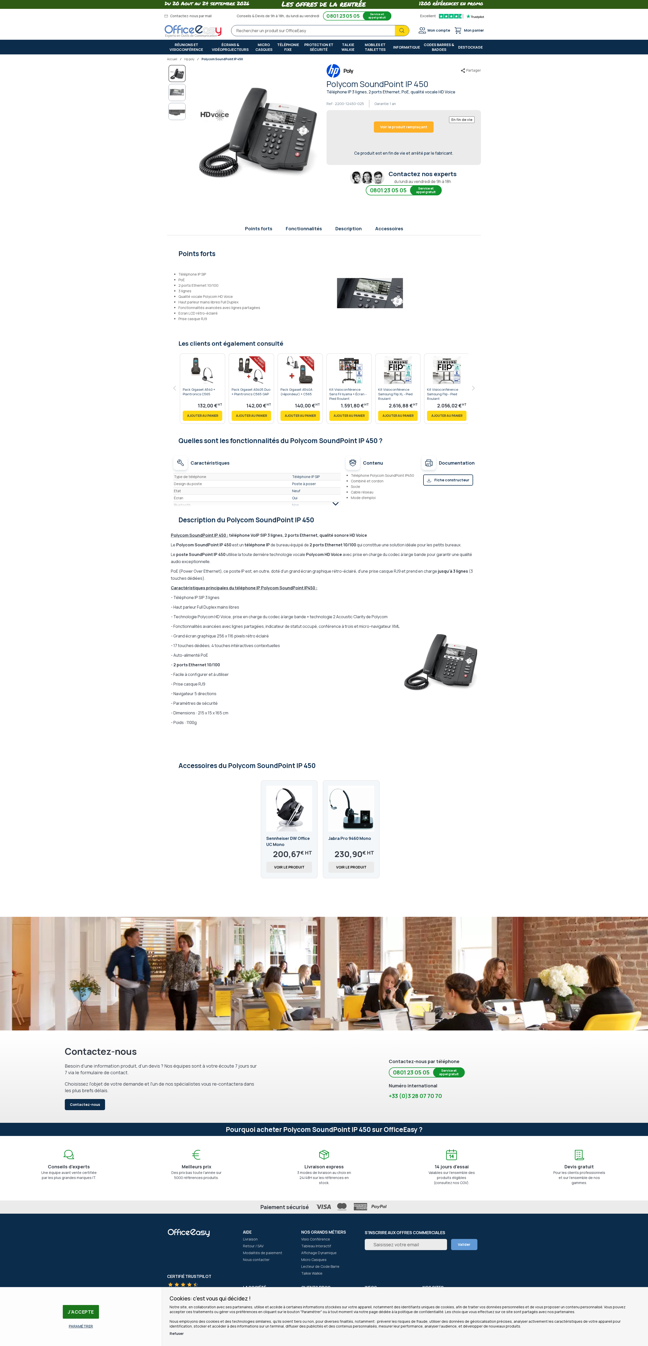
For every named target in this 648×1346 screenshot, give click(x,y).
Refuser (177, 1333)
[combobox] (320, 30)
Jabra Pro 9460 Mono (349, 838)
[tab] (324, 253)
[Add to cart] (202, 416)
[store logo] (193, 31)
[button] (177, 92)
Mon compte (439, 30)
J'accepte (81, 1312)
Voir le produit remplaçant (403, 127)
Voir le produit (289, 867)
